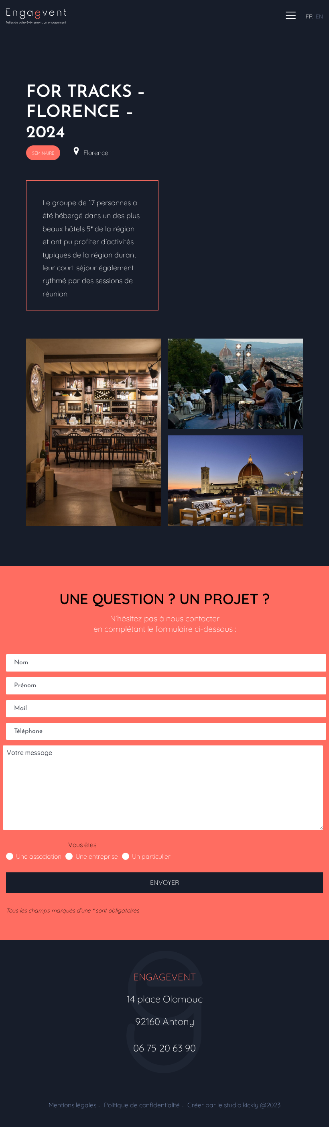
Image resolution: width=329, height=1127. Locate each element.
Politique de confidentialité (142, 1105)
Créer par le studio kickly (233, 1105)
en (319, 16)
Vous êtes (82, 845)
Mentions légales (72, 1105)
